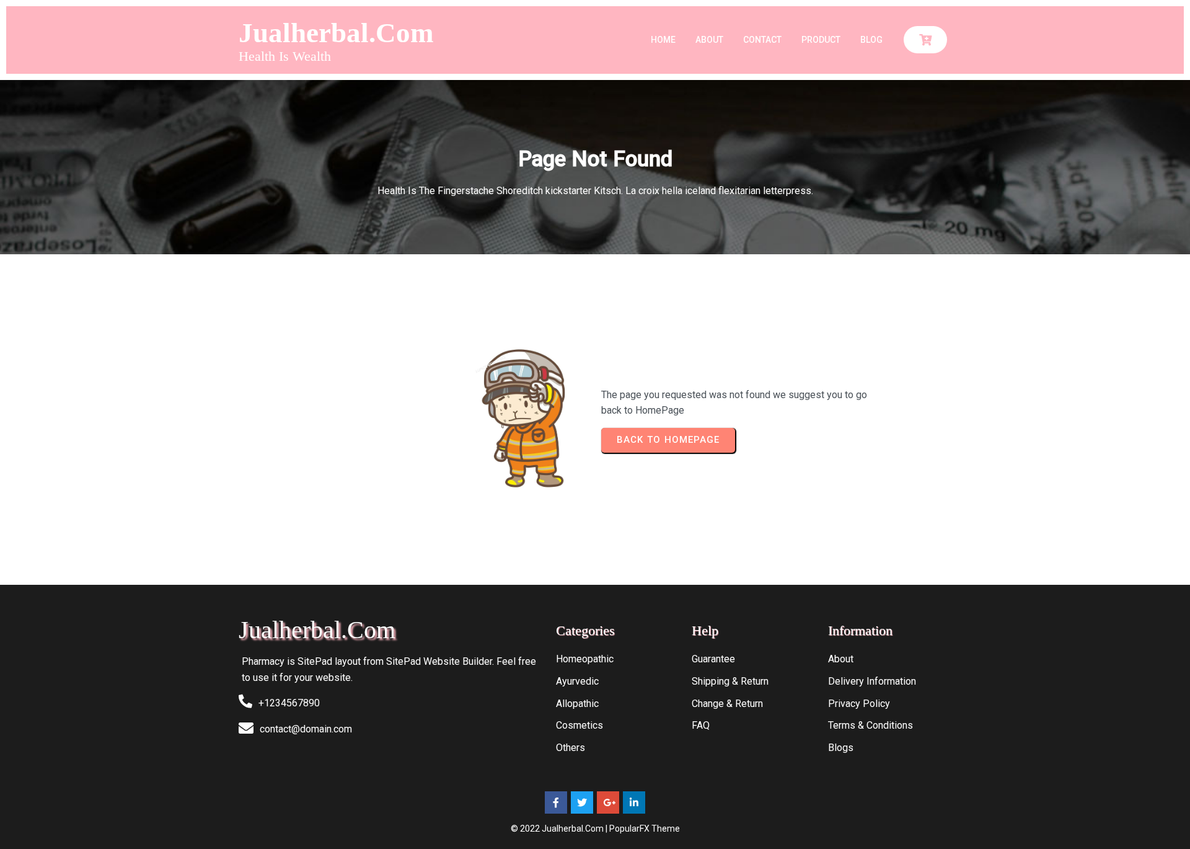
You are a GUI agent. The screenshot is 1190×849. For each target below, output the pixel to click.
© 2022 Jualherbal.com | (560, 828)
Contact (762, 40)
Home (663, 40)
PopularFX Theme (644, 828)
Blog (871, 40)
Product (820, 40)
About (709, 40)
